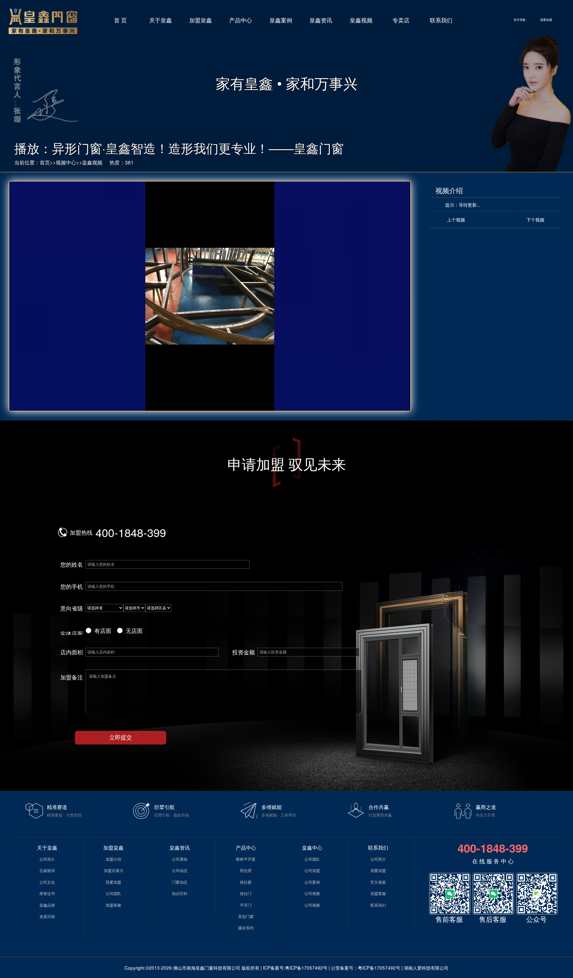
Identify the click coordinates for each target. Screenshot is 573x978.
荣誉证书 (47, 893)
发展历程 (47, 916)
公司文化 (47, 882)
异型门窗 (246, 916)
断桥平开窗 (245, 859)
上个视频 (456, 219)
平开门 (246, 905)
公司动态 (179, 870)
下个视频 (535, 219)
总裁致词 (47, 870)
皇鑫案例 (280, 20)
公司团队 (113, 893)
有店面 (102, 630)
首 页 (120, 20)
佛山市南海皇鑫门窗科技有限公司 (206, 967)
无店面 (134, 630)
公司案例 (312, 882)
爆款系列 (246, 928)
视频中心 (66, 162)
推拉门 (246, 893)
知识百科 (179, 893)
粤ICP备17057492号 (306, 967)
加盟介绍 (113, 859)
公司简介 (47, 859)
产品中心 (240, 20)
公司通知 (179, 859)
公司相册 (312, 893)
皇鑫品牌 (47, 905)
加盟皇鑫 (200, 20)
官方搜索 (378, 882)
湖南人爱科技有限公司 (426, 967)
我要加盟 (546, 20)
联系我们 (441, 20)
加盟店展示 (113, 870)
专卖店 (400, 20)
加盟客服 (113, 905)
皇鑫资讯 (320, 20)
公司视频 (312, 905)
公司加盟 (312, 870)
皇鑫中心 (312, 847)
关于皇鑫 (160, 20)
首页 (45, 162)
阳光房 (246, 870)
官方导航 (520, 20)
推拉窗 (246, 882)
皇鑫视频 (361, 20)
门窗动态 (179, 882)
